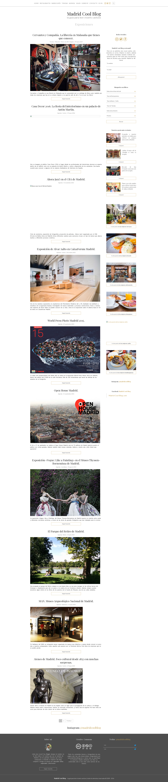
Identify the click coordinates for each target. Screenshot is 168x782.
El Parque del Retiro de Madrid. (66, 531)
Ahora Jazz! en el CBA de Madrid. (66, 179)
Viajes (78, 3)
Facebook (121, 391)
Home (36, 3)
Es (99, 3)
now (105, 745)
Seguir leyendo (48, 769)
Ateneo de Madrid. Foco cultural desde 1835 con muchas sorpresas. (66, 660)
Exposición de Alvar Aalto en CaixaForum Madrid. (66, 249)
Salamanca (64, 604)
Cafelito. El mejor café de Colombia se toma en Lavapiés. (129, 152)
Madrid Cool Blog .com (118, 395)
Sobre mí (85, 3)
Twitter (119, 739)
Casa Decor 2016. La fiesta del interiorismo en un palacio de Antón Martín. (66, 107)
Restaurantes (45, 3)
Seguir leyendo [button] (66, 98)
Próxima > (69, 720)
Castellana (64, 467)
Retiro (64, 535)
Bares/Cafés (56, 3)
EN (101, 3)
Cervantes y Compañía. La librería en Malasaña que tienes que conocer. (66, 36)
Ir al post (121, 145)
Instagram (121, 381)
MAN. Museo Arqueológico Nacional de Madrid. (66, 601)
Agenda (72, 3)
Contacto (93, 3)
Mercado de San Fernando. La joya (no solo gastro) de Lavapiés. (129, 169)
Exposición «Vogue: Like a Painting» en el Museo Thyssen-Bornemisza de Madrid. (66, 461)
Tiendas (65, 3)
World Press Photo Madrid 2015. (66, 320)
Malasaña (57, 42)
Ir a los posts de (121, 226)
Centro (64, 113)
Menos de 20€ (65, 42)
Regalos (71, 42)
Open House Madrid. (66, 390)
